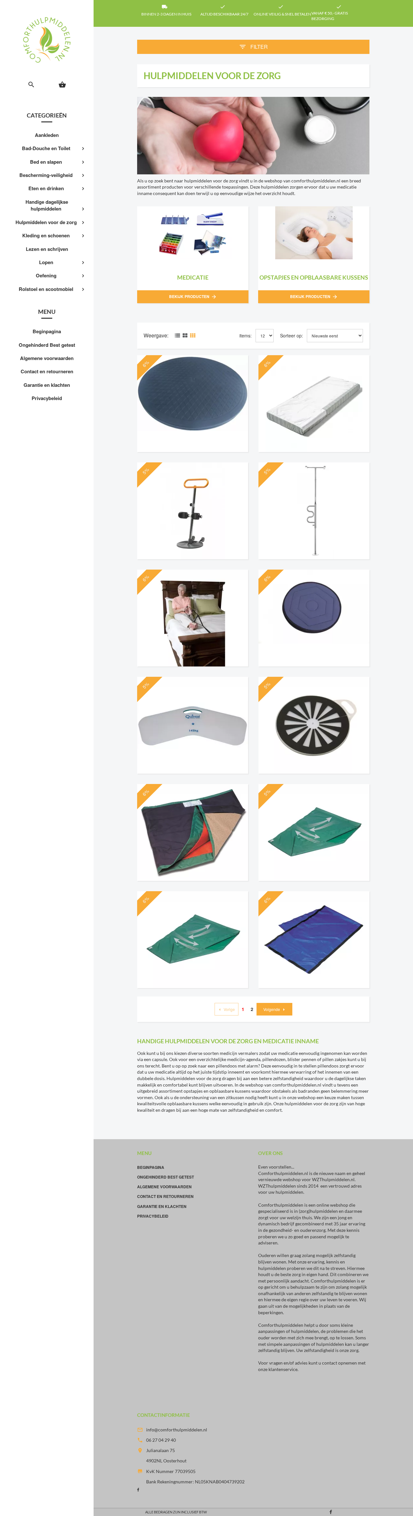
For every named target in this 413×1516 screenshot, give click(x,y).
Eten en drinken (46, 188)
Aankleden (47, 135)
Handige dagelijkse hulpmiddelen (46, 205)
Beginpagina (47, 331)
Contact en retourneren (47, 371)
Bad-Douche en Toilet (46, 148)
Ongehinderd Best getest (47, 344)
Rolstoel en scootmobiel (46, 289)
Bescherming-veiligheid (46, 175)
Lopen (46, 262)
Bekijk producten (193, 297)
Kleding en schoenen (46, 235)
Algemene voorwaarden (47, 358)
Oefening (46, 275)
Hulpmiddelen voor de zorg (46, 222)
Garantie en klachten (47, 384)
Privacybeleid (47, 398)
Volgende (271, 1009)
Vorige (229, 1009)
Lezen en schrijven (47, 249)
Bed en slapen (46, 161)
